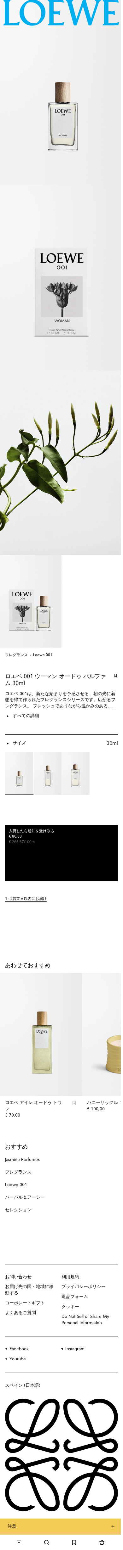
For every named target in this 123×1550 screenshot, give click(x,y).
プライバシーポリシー (84, 1287)
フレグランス (16, 655)
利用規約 (70, 1277)
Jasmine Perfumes (22, 1159)
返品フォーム (75, 1297)
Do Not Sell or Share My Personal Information (85, 1319)
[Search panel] (47, 1542)
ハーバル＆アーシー (25, 1197)
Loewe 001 (42, 655)
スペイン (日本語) (22, 1385)
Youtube (17, 1359)
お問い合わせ (18, 1277)
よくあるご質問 (20, 1313)
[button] (61, 899)
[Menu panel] (19, 1542)
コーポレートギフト (25, 1303)
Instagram (75, 1349)
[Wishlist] (74, 1542)
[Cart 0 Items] (102, 1542)
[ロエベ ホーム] (61, 12)
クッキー (70, 1307)
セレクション (18, 1210)
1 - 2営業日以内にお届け (26, 899)
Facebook (19, 1349)
